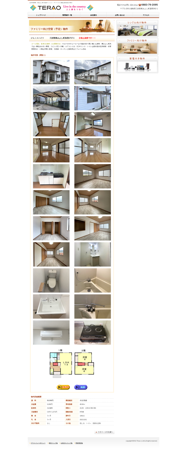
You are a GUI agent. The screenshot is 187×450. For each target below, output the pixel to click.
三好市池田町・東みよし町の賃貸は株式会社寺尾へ (65, 7)
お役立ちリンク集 (66, 443)
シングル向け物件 (137, 28)
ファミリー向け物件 (137, 46)
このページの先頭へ (104, 432)
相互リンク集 (53, 443)
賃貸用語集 (79, 443)
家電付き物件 (137, 64)
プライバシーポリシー (38, 443)
